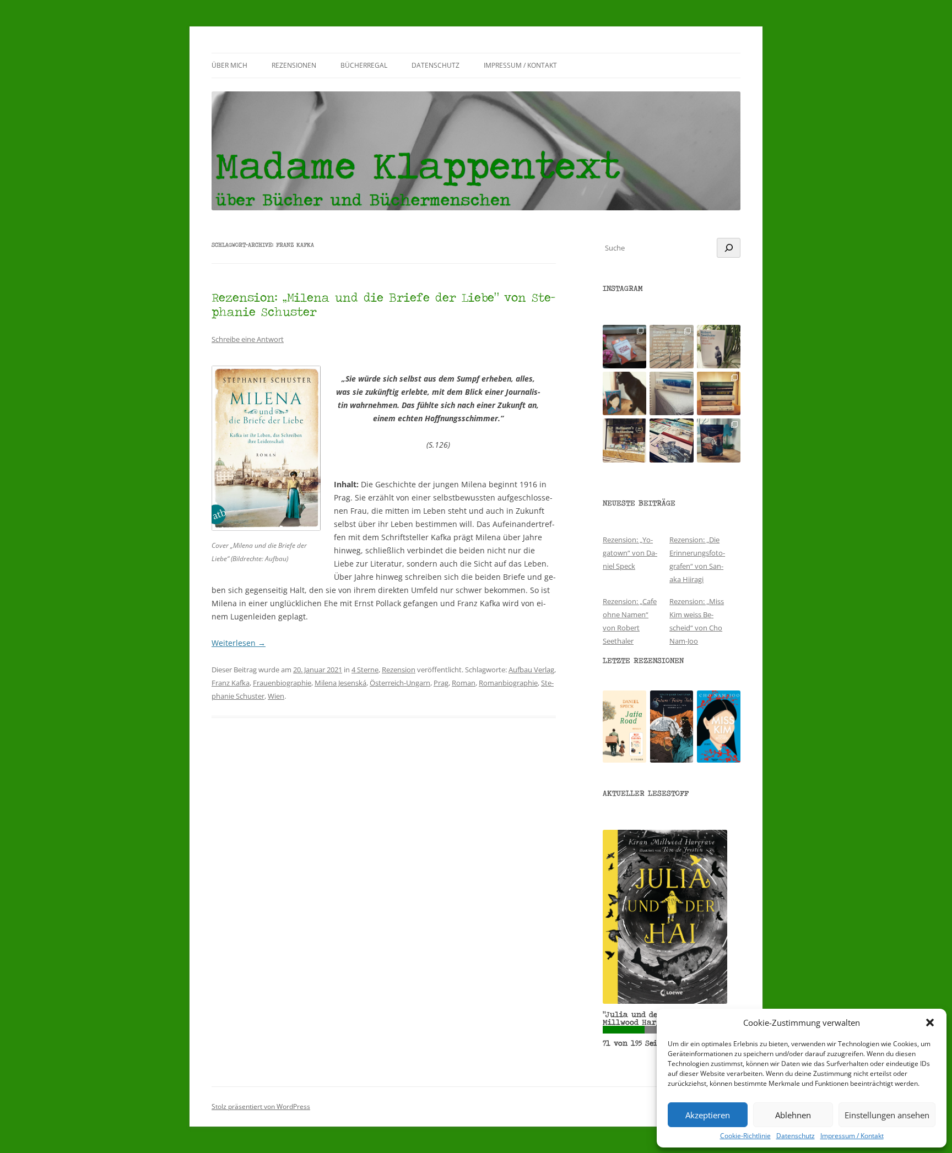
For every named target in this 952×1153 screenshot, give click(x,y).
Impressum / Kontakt (852, 1136)
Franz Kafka (231, 683)
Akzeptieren (707, 1115)
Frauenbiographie (282, 683)
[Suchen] (728, 248)
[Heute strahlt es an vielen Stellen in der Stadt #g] (624, 440)
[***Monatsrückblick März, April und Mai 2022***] (718, 393)
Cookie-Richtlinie (745, 1136)
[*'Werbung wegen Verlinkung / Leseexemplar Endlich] (624, 346)
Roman (463, 683)
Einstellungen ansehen (887, 1115)
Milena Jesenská (340, 683)
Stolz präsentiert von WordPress (261, 1106)
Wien (276, 696)
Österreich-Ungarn (400, 683)
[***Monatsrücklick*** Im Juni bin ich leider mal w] (671, 393)
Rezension (398, 670)
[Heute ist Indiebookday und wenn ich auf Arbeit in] (671, 440)
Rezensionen (294, 65)
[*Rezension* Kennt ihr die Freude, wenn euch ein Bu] (718, 440)
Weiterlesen (239, 643)
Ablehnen (793, 1115)
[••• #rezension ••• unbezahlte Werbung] (718, 346)
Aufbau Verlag (531, 670)
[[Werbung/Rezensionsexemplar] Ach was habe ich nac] (624, 393)
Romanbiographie (508, 683)
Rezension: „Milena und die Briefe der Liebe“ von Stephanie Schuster (383, 304)
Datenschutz (795, 1136)
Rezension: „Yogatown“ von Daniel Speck (630, 553)
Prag (441, 683)
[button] (929, 1022)
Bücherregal (363, 65)
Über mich (229, 65)
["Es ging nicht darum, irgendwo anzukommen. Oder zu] (671, 346)
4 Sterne (364, 670)
